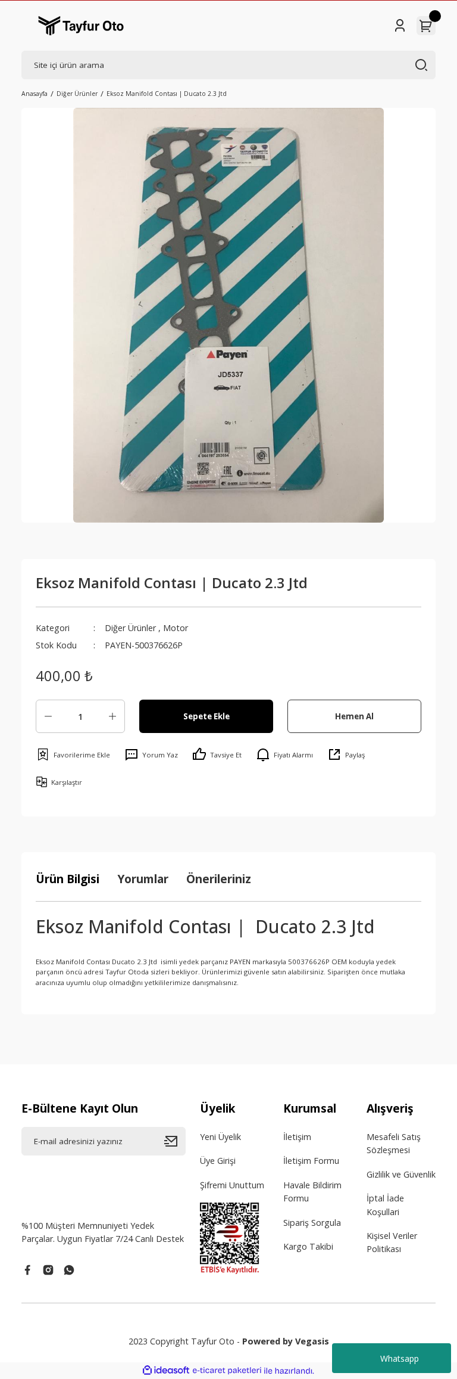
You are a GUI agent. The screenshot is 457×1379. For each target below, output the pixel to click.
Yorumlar (142, 879)
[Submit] (175, 1141)
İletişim (297, 1136)
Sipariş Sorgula (312, 1222)
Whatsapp (399, 1358)
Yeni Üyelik (220, 1136)
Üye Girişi (218, 1160)
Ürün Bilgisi (67, 879)
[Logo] (81, 25)
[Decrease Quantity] (48, 716)
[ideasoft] (166, 1370)
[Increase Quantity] (112, 716)
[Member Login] (399, 25)
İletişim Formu (311, 1160)
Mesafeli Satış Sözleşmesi (394, 1143)
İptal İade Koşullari (385, 1204)
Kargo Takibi (308, 1246)
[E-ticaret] (227, 1371)
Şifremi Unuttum (232, 1185)
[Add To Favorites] (73, 754)
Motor (175, 627)
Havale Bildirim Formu (312, 1191)
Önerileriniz (218, 879)
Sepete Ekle (206, 716)
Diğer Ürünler (130, 627)
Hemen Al (354, 716)
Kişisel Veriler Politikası (392, 1242)
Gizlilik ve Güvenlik (401, 1174)
